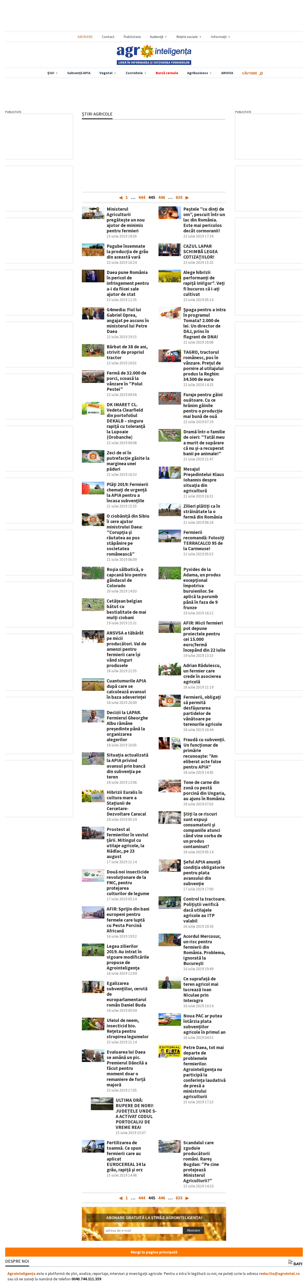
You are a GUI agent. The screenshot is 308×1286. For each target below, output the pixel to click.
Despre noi (17, 1261)
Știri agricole (97, 114)
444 (141, 197)
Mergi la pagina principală (154, 1252)
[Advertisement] (154, 16)
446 (161, 197)
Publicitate (132, 36)
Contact (108, 36)
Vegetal (106, 73)
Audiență (156, 36)
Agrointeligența (21, 1273)
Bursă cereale (167, 73)
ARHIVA (227, 73)
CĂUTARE (249, 73)
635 (179, 197)
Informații (219, 36)
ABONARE (85, 36)
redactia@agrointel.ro (279, 1273)
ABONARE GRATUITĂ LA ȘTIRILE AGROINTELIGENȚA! (154, 1218)
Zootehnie (134, 73)
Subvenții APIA (78, 73)
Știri (50, 73)
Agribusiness (197, 73)
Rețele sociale (187, 36)
